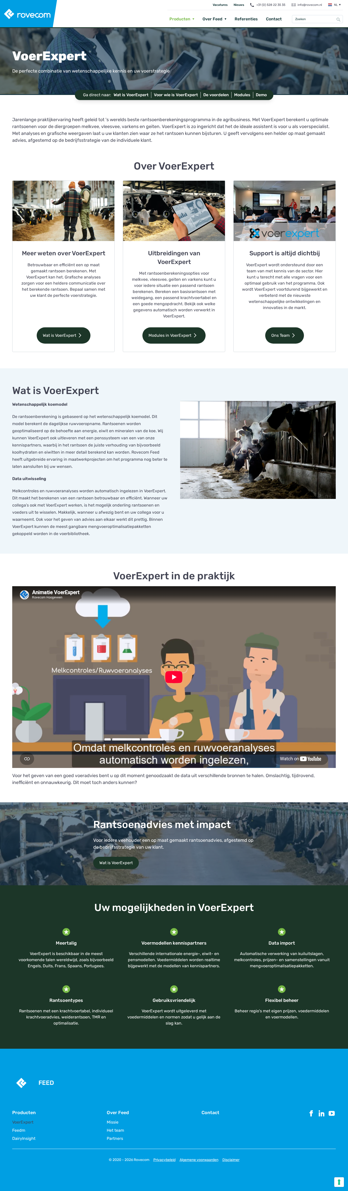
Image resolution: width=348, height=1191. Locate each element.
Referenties (246, 19)
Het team (115, 1130)
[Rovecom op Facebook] (311, 1125)
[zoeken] (338, 19)
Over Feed (212, 19)
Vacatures (220, 5)
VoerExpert (22, 1122)
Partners (115, 1139)
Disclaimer (230, 1160)
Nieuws (239, 5)
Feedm (18, 1130)
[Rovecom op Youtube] (332, 1125)
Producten (179, 19)
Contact (274, 19)
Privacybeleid (164, 1160)
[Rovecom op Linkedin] (321, 1125)
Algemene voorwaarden (199, 1160)
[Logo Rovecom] (28, 14)
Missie (112, 1122)
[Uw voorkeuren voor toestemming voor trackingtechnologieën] (339, 1182)
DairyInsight (23, 1139)
